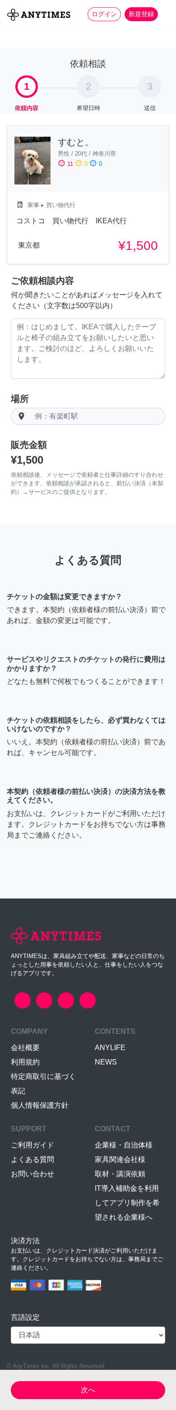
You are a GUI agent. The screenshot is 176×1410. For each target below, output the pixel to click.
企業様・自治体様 (124, 1145)
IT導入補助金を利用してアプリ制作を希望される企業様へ (127, 1202)
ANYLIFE (110, 1047)
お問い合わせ (32, 1174)
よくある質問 (32, 1159)
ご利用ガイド (32, 1145)
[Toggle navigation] (163, 14)
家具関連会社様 (120, 1159)
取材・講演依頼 (120, 1174)
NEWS (106, 1062)
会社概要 (25, 1047)
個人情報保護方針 (40, 1105)
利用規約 (25, 1062)
